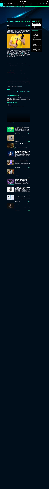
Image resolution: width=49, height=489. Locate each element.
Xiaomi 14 (16, 54)
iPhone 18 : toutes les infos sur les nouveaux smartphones (36, 34)
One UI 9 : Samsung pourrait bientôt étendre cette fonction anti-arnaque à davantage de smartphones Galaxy (22, 170)
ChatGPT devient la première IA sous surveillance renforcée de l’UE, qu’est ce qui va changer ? (22, 152)
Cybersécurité (27, 5)
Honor (11, 6)
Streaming (34, 5)
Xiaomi (24, 6)
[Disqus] (18, 113)
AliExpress (16, 133)
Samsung (21, 6)
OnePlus (19, 6)
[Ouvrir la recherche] (47, 1)
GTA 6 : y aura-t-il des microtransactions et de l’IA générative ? (22, 144)
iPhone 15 (22, 53)
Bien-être (47, 5)
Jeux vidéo (16, 149)
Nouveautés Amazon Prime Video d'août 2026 (37, 44)
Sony (22, 6)
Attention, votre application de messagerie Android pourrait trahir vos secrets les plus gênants (21, 161)
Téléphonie (1, 5)
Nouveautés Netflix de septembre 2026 (37, 41)
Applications (16, 167)
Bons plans (17, 5)
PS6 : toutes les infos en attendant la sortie (37, 40)
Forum (44, 5)
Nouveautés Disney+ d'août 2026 (36, 42)
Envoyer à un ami (23, 91)
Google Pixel (8, 6)
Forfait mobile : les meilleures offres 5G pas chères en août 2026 (37, 47)
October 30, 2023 (16, 87)
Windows (16, 201)
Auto (11, 5)
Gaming (8, 5)
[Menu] (1, 1)
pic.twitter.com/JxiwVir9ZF (19, 86)
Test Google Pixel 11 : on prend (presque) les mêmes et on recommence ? (21, 136)
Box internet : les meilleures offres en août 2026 (37, 45)
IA (37, 5)
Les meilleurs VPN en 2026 (36, 51)
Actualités (40, 5)
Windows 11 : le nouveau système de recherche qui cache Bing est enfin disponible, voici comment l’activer (22, 196)
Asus (6, 6)
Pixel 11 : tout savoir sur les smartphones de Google (36, 37)
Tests (16, 141)
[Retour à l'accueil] (24, 1)
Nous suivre (28, 91)
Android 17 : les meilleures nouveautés (36, 35)
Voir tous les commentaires (11, 122)
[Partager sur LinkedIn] (17, 91)
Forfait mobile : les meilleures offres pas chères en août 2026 (36, 49)
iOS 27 (33, 38)
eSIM (31, 5)
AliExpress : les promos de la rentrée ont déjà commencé (36, 32)
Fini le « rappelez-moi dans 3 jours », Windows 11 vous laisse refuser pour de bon (22, 204)
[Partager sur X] (9, 91)
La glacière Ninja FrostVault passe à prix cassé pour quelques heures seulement (22, 188)
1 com (26, 25)
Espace (14, 5)
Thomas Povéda (11, 24)
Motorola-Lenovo (15, 6)
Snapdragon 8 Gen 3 (18, 62)
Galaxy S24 (8, 54)
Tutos (21, 5)
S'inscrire (36, 26)
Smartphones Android (14, 19)
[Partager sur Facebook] (13, 91)
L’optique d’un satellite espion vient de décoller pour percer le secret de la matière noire (22, 180)
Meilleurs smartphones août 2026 (37, 50)
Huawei (13, 6)
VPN (23, 5)
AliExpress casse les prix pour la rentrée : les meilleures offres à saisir (22, 128)
